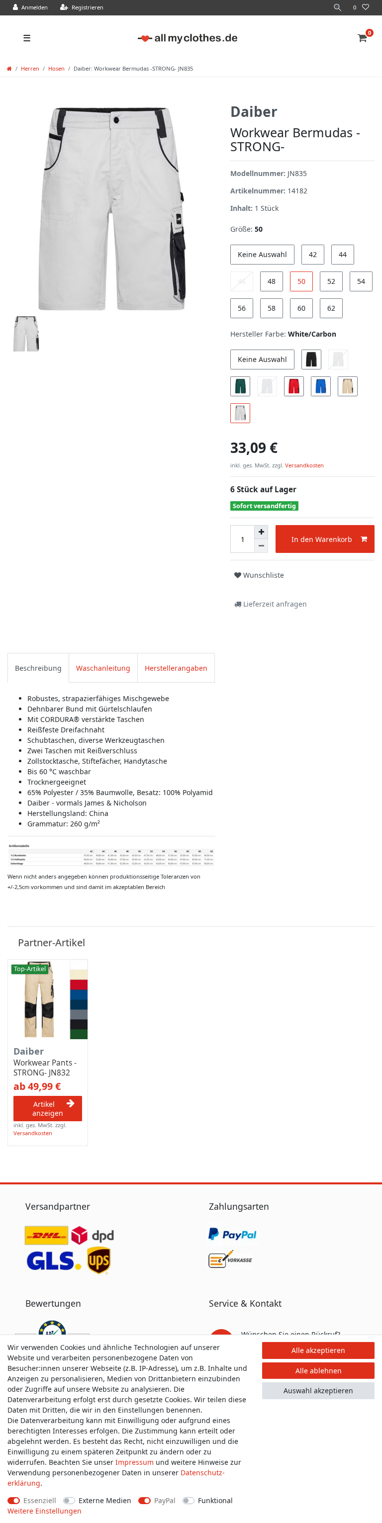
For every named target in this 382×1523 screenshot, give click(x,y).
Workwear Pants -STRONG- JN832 (45, 1068)
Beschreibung (38, 668)
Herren (30, 68)
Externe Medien (105, 1500)
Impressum (134, 1462)
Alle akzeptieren (318, 1350)
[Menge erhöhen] (261, 532)
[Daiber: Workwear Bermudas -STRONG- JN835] (111, 856)
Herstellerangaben (176, 668)
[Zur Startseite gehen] (9, 68)
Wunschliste (262, 575)
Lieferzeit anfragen (274, 604)
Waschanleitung (103, 668)
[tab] (38, 667)
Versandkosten (304, 465)
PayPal (165, 1500)
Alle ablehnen (318, 1370)
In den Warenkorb (321, 539)
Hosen (56, 68)
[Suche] (338, 7)
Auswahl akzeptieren (318, 1390)
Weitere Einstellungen (44, 1511)
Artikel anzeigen (47, 1108)
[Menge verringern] (261, 546)
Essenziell (39, 1500)
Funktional (215, 1500)
